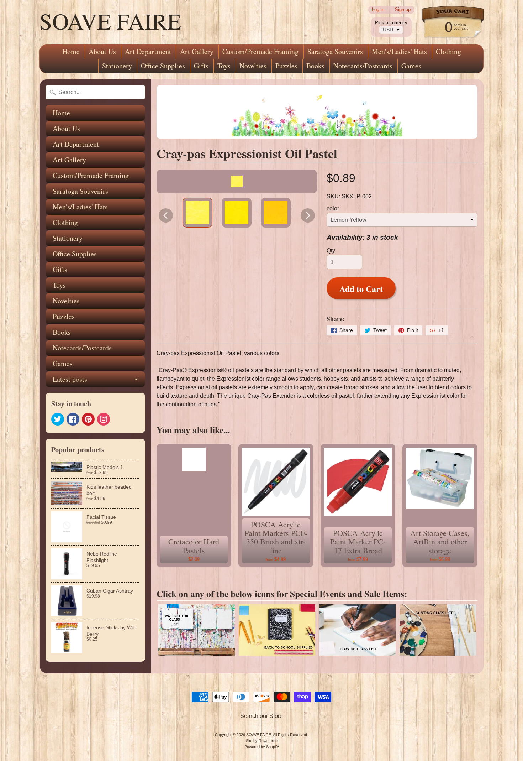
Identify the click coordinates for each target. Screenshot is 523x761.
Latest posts (70, 379)
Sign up (403, 9)
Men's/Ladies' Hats (399, 51)
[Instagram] (103, 419)
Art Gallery (196, 51)
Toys (224, 66)
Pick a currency (391, 22)
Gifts (201, 66)
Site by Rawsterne (262, 741)
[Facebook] (73, 419)
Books (315, 66)
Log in (378, 9)
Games (411, 66)
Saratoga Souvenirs (335, 51)
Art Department (148, 51)
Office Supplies (163, 66)
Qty (331, 250)
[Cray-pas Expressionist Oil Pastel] (197, 213)
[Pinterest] (88, 419)
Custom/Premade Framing (260, 51)
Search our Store (261, 716)
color (333, 208)
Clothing (448, 51)
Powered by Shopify (261, 747)
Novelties (252, 66)
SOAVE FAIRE (110, 20)
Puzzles (286, 66)
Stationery (117, 66)
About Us (102, 51)
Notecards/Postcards (362, 66)
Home (71, 51)
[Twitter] (57, 419)
